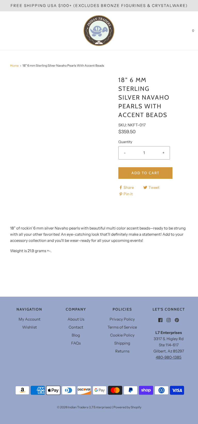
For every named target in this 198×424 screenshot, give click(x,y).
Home (14, 65)
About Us (76, 319)
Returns (122, 351)
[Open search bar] (10, 30)
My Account (29, 319)
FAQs (76, 343)
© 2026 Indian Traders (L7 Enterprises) (84, 407)
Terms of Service (122, 327)
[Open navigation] (4, 30)
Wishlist (29, 327)
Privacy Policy (122, 319)
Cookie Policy (122, 335)
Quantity (125, 142)
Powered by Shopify (127, 407)
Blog (76, 335)
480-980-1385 (169, 357)
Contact (76, 327)
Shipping (122, 343)
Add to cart (145, 173)
